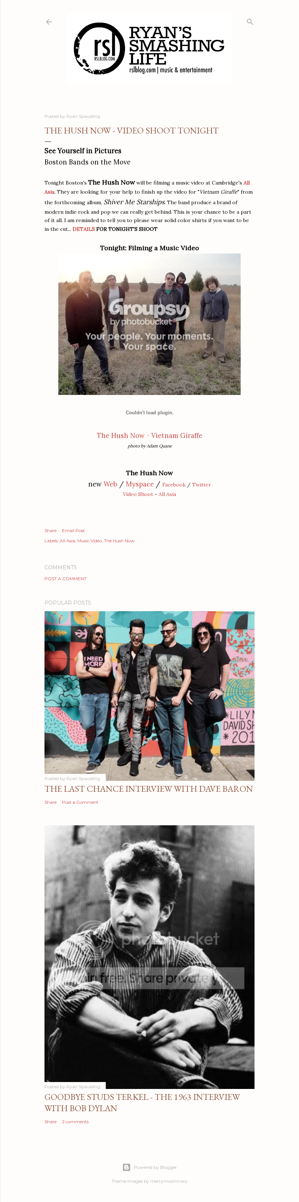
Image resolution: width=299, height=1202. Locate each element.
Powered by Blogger (155, 1167)
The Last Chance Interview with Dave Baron (148, 788)
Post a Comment (65, 578)
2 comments (75, 1121)
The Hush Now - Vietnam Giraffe (149, 435)
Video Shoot (138, 494)
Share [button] (50, 530)
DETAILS (84, 229)
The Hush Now (119, 540)
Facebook (174, 484)
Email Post (73, 530)
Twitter (201, 484)
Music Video (89, 540)
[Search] (250, 20)
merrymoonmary (169, 1181)
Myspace (140, 484)
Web (110, 484)
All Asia (167, 494)
